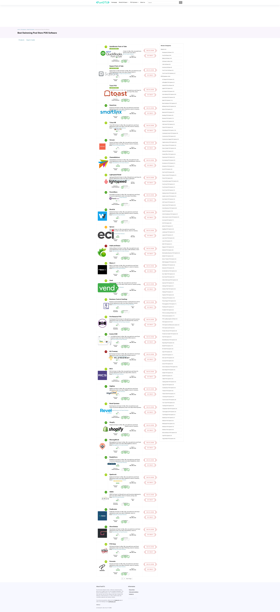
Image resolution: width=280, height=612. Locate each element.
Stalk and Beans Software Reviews (120, 251)
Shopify (112, 422)
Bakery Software (166, 58)
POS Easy (112, 544)
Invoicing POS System (167, 220)
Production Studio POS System (169, 333)
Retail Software (123, 2)
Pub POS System (166, 336)
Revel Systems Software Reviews (120, 410)
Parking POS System (166, 291)
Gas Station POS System (167, 199)
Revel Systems (114, 403)
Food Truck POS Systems (168, 73)
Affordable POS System (167, 82)
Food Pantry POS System (167, 187)
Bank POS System (166, 100)
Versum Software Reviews (118, 145)
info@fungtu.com (112, 601)
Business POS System (167, 121)
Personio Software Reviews (119, 566)
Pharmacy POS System (167, 297)
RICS (111, 369)
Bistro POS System (166, 109)
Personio (112, 561)
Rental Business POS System (168, 339)
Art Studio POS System (167, 91)
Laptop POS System (166, 235)
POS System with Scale (167, 327)
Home (19, 29)
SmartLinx (112, 105)
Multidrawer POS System (167, 265)
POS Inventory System (167, 315)
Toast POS (113, 86)
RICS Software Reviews (118, 374)
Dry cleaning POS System (167, 160)
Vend (111, 280)
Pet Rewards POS (115, 316)
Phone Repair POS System (168, 300)
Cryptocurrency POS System (168, 142)
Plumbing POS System (167, 306)
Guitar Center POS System (168, 205)
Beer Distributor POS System (168, 103)
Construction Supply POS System (169, 139)
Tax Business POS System (168, 387)
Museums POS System (167, 268)
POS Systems (133, 2)
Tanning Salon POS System (168, 381)
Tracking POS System (167, 405)
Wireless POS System (167, 429)
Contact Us (117, 600)
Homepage (114, 2)
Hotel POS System (166, 211)
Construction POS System (168, 136)
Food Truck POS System (167, 190)
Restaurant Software (166, 52)
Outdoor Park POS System (168, 288)
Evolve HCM (113, 334)
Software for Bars (166, 61)
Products (21, 40)
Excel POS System (166, 169)
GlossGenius (113, 526)
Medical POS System (167, 250)
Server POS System (166, 363)
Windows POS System (167, 426)
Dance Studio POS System (168, 148)
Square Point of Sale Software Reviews (121, 73)
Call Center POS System (167, 124)
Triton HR (112, 122)
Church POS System (166, 127)
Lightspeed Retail (115, 175)
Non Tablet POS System (167, 273)
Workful (112, 209)
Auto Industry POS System (168, 94)
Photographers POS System (168, 303)
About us (142, 2)
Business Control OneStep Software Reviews (123, 304)
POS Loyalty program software (169, 318)
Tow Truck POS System (167, 402)
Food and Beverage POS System (169, 181)
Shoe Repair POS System (167, 369)
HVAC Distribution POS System (169, 214)
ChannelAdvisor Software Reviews (120, 162)
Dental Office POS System (168, 154)
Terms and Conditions (133, 592)
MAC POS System (166, 244)
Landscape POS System (167, 232)
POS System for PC (166, 321)
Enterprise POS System (167, 166)
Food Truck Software (167, 70)
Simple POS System (166, 372)
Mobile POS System (166, 256)
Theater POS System (167, 390)
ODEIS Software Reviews (118, 497)
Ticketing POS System (167, 396)
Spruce (111, 227)
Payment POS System (167, 294)
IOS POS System (166, 223)
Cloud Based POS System (168, 130)
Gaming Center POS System (168, 193)
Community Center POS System (169, 133)
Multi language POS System (168, 262)
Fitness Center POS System (168, 175)
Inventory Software (166, 67)
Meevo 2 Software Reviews (118, 268)
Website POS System (167, 420)
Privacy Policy (132, 589)
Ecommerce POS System (167, 163)
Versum (112, 140)
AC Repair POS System (167, 79)
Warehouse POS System (167, 417)
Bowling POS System (167, 115)
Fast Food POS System (167, 172)
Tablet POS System (166, 378)
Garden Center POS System (168, 196)
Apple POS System (166, 88)
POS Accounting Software (168, 312)
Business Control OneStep (118, 299)
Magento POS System (167, 247)
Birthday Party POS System (168, 106)
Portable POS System (167, 309)
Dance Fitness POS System (168, 145)
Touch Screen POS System (168, 399)
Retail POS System (30, 29)
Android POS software (167, 85)
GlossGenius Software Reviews (119, 532)
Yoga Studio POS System (167, 438)
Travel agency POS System (168, 411)
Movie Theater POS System (168, 259)
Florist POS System (166, 178)
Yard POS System (166, 435)
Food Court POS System (167, 184)
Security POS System (167, 360)
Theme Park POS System (167, 393)
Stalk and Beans (114, 246)
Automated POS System (167, 97)
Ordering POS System (167, 285)
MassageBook (114, 440)
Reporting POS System (167, 342)
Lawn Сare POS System (167, 238)
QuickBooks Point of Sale (118, 46)
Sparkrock (112, 474)
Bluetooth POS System (167, 112)
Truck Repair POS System (168, 414)
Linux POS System (166, 241)
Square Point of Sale (116, 66)
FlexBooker (113, 509)
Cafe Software (165, 64)
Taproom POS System (167, 384)
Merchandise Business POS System (170, 253)
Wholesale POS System (167, 423)
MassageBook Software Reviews (120, 445)
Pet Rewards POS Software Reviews (121, 322)
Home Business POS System (168, 208)
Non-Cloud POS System (167, 276)
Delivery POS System (167, 151)
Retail (162, 49)
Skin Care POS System (167, 357)
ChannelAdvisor (114, 157)
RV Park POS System (167, 348)
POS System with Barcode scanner (170, 324)
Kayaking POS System (167, 229)
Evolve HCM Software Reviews (119, 339)
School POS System (166, 354)
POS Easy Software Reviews (119, 549)
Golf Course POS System (167, 202)
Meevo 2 (112, 263)
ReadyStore (113, 457)
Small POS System (166, 375)
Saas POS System (166, 351)
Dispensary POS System (167, 157)
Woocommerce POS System (168, 432)
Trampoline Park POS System (168, 408)
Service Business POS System (169, 366)
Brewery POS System (167, 118)
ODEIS (111, 492)
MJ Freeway (113, 351)
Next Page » (129, 578)
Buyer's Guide (30, 40)
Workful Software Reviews (118, 215)
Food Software (165, 55)
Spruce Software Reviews (118, 233)
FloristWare (113, 192)
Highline (112, 386)
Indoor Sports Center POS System (169, 217)
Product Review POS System (168, 330)
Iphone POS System (166, 226)
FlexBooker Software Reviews (119, 514)
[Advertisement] (140, 16)
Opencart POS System (167, 282)
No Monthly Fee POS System (168, 271)
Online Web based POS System (169, 279)
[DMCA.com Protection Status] (132, 598)
